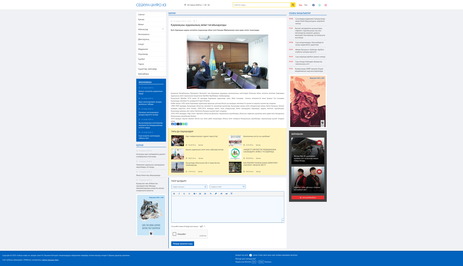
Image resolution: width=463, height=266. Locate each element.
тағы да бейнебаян (309, 197)
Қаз (300, 5)
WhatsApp (319, 5)
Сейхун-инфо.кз (151, 5)
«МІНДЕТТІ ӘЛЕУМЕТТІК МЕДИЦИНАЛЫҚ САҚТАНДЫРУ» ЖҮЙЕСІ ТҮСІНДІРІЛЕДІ (259, 151)
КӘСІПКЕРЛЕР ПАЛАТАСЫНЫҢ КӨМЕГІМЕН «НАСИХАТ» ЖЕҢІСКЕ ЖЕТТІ (260, 164)
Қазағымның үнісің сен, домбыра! (256, 136)
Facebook (313, 5)
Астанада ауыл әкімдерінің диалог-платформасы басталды (151, 155)
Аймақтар (143, 29)
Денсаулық (143, 39)
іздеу (293, 4)
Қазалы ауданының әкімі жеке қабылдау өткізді (204, 150)
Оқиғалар (143, 54)
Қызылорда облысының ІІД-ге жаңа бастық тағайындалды (203, 164)
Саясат (141, 14)
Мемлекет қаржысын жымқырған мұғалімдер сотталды (150, 166)
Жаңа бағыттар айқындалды (148, 175)
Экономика (143, 34)
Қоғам (141, 19)
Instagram (325, 5)
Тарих (141, 64)
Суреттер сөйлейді (147, 69)
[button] (174, 193)
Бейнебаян (143, 74)
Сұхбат (141, 59)
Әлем (141, 24)
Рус (305, 5)
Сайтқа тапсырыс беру (50, 260)
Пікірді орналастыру (183, 243)
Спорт (141, 44)
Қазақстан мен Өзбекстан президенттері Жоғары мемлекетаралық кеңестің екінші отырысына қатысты (150, 187)
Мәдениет (143, 49)
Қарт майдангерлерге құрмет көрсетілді (202, 136)
